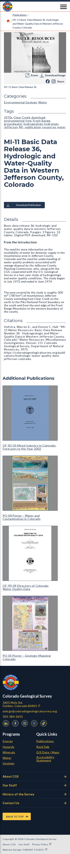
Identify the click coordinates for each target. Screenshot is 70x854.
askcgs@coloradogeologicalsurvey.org (30, 711)
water (61, 127)
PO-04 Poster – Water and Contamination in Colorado (22, 517)
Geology (8, 763)
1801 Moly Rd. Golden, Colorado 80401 (35, 704)
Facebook (15, 723)
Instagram (24, 723)
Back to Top (15, 816)
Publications (20, 14)
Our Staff (10, 785)
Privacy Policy (42, 844)
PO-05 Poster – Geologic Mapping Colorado (27, 657)
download (38, 117)
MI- (21, 127)
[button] (35, 6)
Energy (8, 741)
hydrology (51, 124)
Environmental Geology (20, 102)
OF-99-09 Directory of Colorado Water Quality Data (26, 587)
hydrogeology (33, 124)
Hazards (8, 747)
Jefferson (11, 127)
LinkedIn (6, 723)
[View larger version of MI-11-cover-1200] (35, 52)
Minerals (9, 752)
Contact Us (11, 803)
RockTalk (42, 747)
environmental (14, 120)
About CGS (11, 776)
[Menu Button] (63, 7)
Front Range (41, 120)
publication (33, 127)
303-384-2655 (13, 716)
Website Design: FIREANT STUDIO (25, 849)
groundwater (13, 124)
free (29, 120)
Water (42, 102)
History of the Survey (19, 794)
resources (49, 127)
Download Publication (28, 204)
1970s (8, 117)
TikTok (43, 723)
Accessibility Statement (45, 759)
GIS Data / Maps (47, 752)
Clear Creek (22, 117)
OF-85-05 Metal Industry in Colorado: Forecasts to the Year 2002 (29, 447)
